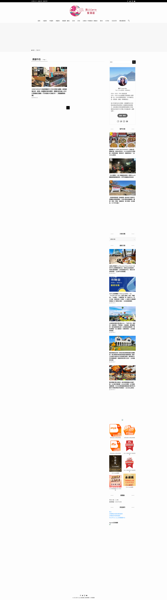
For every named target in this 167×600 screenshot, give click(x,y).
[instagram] (132, 1)
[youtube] (134, 1)
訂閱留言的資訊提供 (114, 515)
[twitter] (130, 1)
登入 (110, 511)
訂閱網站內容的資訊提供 (116, 513)
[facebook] (128, 1)
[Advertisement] (83, 36)
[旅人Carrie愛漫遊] (83, 10)
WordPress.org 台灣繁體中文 (117, 517)
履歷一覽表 (122, 115)
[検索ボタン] (129, 21)
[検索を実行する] (134, 62)
